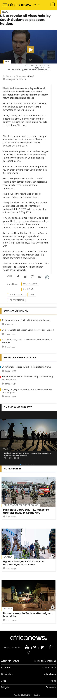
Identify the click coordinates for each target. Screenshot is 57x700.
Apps (53, 681)
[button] (30, 49)
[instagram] (28, 652)
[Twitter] (35, 648)
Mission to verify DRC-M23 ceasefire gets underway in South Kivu (26, 511)
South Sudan (30, 284)
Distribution (7, 674)
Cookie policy (49, 668)
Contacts (5, 668)
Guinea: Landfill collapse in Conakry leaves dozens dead (28, 330)
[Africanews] (19, 5)
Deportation (17, 300)
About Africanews (10, 661)
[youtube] (27, 648)
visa (32, 295)
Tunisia (8, 609)
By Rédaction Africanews (14, 76)
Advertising (50, 674)
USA (7, 61)
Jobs (3, 681)
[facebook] (50, 648)
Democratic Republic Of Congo (21, 505)
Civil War (28, 289)
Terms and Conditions (45, 661)
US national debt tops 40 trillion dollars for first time (26, 367)
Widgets (5, 687)
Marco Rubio (17, 295)
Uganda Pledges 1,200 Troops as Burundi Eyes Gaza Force (23, 563)
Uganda (8, 557)
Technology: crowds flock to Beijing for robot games (26, 320)
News (5, 12)
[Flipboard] (42, 648)
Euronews (51, 687)
